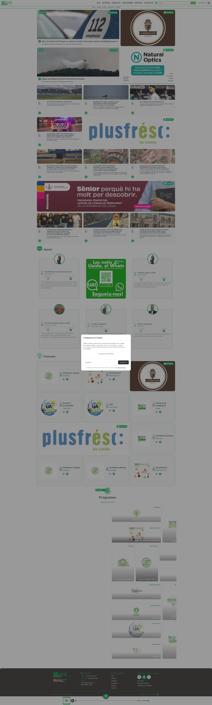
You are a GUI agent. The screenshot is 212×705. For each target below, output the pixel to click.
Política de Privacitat (121, 367)
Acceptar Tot (123, 362)
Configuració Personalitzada (106, 353)
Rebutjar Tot (88, 362)
